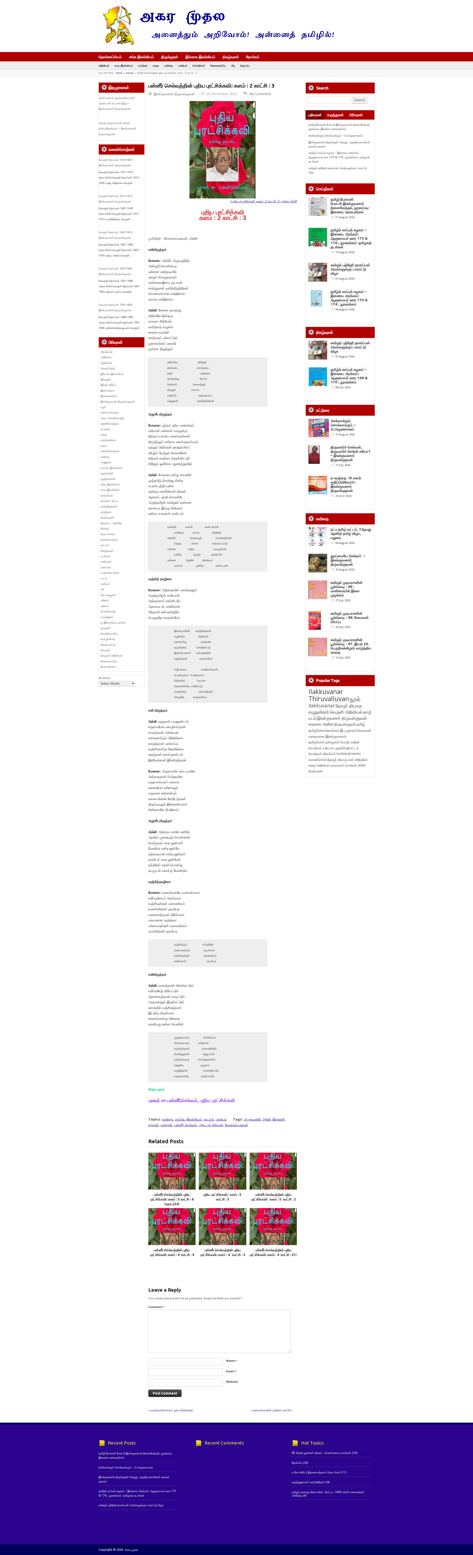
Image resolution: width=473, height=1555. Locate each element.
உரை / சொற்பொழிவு (112, 418)
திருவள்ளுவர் (345, 724)
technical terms (349, 753)
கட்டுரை (142, 65)
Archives (104, 678)
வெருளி (105, 650)
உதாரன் (153, 1125)
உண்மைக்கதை (109, 412)
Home (119, 72)
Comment (156, 1307)
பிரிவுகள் (356, 115)
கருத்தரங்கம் (108, 440)
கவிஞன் (166, 1125)
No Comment (260, 93)
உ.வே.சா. (328, 748)
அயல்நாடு (107, 352)
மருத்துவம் (107, 617)
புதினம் (105, 600)
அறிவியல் (104, 65)
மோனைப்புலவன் (236, 1125)
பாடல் (104, 578)
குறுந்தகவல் (108, 479)
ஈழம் (103, 407)
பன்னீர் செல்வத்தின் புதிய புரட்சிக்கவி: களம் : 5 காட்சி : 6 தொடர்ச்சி (172, 1199)
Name (231, 1360)
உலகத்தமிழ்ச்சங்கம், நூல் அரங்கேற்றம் (172, 1410)
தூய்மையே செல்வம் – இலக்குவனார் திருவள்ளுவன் (348, 560)
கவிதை (168, 65)
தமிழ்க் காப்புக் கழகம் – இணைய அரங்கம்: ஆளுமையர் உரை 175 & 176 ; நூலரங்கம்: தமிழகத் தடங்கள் (339, 157)
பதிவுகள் (315, 115)
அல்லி (266, 1119)
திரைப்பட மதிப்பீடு (111, 523)
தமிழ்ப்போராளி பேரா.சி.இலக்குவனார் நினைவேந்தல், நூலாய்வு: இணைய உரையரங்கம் (339, 127)
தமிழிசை (106, 512)
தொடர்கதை (108, 534)
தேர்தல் (105, 528)
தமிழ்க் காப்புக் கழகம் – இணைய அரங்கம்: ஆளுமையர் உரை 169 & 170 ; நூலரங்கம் (349, 375)
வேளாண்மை (108, 666)
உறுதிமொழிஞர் (109, 423)
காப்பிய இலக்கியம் (188, 1119)
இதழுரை (106, 379)
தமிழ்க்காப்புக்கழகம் (323, 742)
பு (263, 201)
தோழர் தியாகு (337, 759)
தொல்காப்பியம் (110, 56)
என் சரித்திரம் (358, 759)
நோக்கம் (252, 57)
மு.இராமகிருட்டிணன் (113, 622)
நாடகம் (209, 1119)
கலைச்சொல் (317, 759)
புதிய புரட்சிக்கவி (211, 1125)
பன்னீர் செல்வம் (185, 1125)
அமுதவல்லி (252, 1119)
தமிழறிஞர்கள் (109, 506)
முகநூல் (105, 628)
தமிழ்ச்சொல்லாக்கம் (323, 730)
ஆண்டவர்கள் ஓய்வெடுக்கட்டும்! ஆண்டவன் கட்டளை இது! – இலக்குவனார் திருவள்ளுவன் (117, 103)
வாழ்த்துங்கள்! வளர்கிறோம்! (308, 1482)
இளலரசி (278, 1119)
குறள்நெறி (107, 473)
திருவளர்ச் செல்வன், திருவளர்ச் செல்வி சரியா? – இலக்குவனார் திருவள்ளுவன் (351, 453)
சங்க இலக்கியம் (141, 56)
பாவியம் (182, 65)
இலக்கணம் (108, 390)
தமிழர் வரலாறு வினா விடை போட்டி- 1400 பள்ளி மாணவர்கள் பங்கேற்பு (328, 1494)
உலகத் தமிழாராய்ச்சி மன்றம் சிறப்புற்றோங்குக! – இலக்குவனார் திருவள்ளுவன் (117, 129)
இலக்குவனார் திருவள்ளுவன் (174, 93)
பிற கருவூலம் (108, 595)
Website (232, 1381)
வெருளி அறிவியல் (111, 655)
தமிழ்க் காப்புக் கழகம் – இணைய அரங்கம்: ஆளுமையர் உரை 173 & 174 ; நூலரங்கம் (349, 297)
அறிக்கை (106, 357)
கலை (104, 446)
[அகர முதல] (216, 44)
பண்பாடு (106, 567)
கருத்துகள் (335, 115)
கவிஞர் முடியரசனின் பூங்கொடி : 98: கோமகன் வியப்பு (350, 617)
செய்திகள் (199, 65)
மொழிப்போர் (108, 639)
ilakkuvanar (321, 705)
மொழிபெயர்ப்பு (109, 633)
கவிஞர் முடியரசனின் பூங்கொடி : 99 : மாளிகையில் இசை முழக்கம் (347, 588)
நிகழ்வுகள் (231, 56)
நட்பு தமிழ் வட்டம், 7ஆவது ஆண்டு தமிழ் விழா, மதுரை (351, 533)
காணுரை (106, 462)
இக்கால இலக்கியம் (200, 56)
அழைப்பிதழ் (108, 368)
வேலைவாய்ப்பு (218, 65)
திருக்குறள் (169, 56)
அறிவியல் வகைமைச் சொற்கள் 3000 (341, 765)
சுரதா (312, 765)
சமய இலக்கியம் (124, 65)
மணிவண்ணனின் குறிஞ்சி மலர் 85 (271, 1410)
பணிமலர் (106, 561)
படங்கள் (105, 556)
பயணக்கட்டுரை (110, 573)
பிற (233, 65)
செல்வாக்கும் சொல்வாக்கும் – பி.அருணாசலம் (335, 135)
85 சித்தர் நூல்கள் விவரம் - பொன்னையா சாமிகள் (321, 1453)
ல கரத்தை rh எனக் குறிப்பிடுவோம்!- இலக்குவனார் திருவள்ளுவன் (346, 484)
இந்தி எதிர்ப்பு (108, 385)
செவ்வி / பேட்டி (109, 501)
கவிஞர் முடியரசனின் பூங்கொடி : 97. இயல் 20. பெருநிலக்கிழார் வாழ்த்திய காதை (351, 646)
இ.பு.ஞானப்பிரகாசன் (355, 730)
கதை (156, 65)
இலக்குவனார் (109, 396)
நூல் (355, 699)
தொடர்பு (245, 65)
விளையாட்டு (108, 645)
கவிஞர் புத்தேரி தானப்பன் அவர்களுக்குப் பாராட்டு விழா (350, 269)
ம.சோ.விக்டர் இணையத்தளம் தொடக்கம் (316, 1472)
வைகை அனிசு (320, 724)
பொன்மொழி (108, 611)
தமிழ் (360, 724)
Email (231, 1371)
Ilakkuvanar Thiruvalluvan (328, 695)
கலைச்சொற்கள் (110, 451)
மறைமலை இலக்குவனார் (327, 736)
